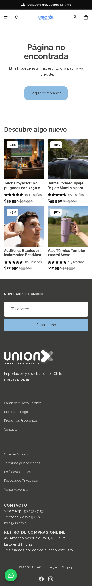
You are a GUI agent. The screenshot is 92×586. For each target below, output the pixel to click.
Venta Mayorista (16, 489)
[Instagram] (51, 579)
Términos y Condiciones (22, 463)
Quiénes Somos (16, 454)
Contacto (10, 429)
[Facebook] (41, 579)
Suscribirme (46, 325)
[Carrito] (85, 17)
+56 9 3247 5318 (34, 511)
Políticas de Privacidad (21, 480)
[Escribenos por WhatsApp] (11, 575)
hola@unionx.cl (16, 523)
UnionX (36, 567)
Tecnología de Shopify (57, 567)
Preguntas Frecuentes (20, 420)
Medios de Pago (16, 412)
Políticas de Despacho (20, 472)
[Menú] (6, 17)
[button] (13, 194)
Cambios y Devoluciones (22, 403)
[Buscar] (16, 17)
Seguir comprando (46, 93)
